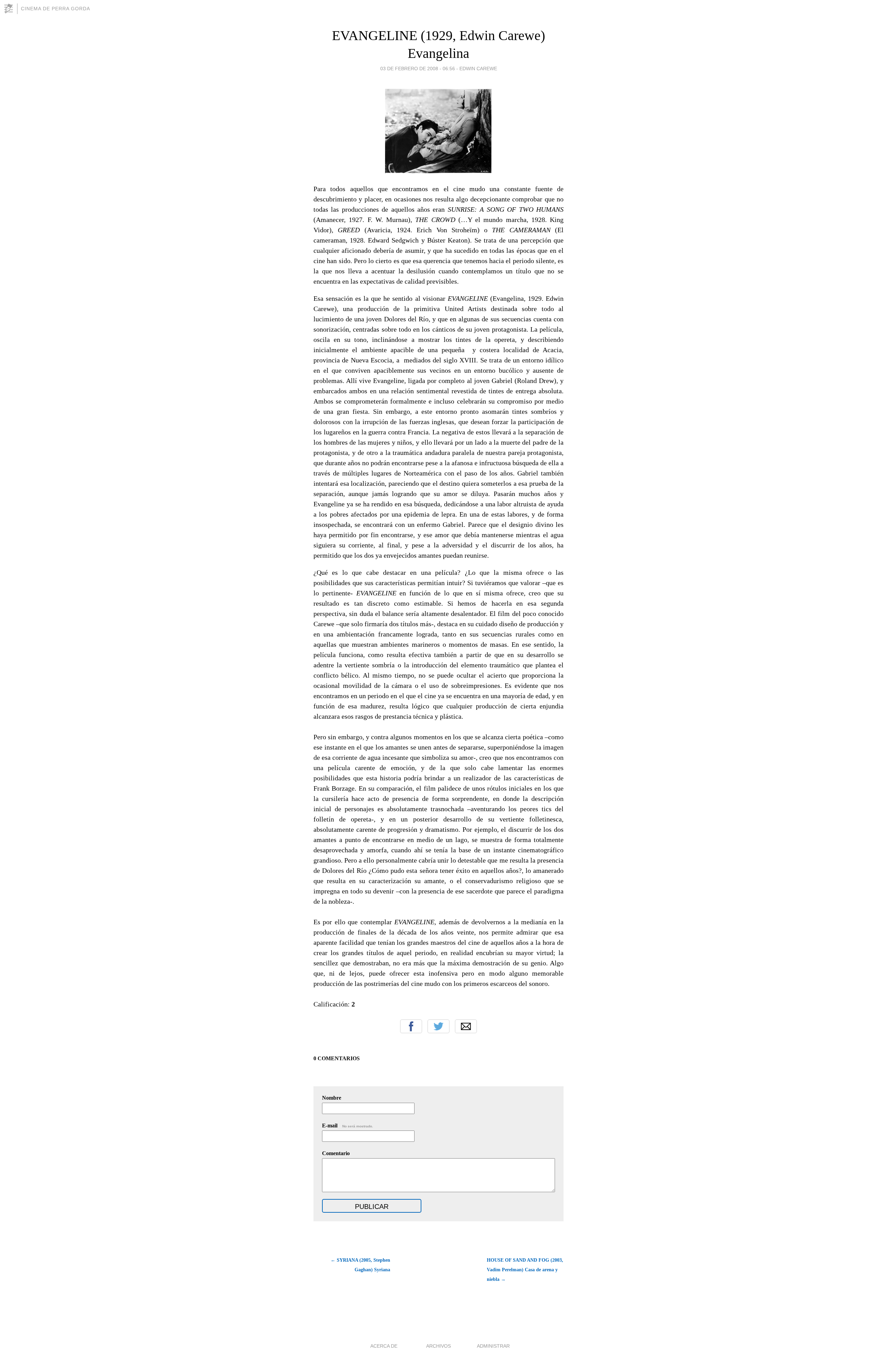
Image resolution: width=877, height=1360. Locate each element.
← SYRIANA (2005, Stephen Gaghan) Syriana (360, 1265)
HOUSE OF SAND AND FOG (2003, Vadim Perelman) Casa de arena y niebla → (525, 1270)
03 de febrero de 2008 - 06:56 (417, 68)
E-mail (347, 1125)
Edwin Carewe (478, 68)
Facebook (411, 1026)
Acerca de (383, 1346)
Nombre (331, 1098)
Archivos (438, 1346)
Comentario (336, 1153)
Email (466, 1026)
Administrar (493, 1346)
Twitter (438, 1026)
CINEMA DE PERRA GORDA (55, 8)
